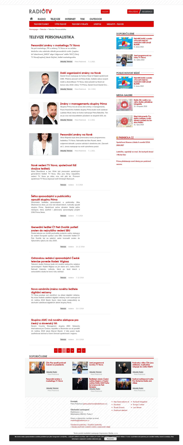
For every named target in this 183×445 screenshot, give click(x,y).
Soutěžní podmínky (95, 425)
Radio (42, 19)
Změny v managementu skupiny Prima (83, 103)
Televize (55, 19)
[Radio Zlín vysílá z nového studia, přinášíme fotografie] (124, 105)
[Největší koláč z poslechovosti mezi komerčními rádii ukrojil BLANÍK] (124, 43)
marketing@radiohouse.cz (80, 420)
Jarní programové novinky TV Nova (143, 56)
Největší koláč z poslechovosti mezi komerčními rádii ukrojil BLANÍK (143, 41)
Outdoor (96, 19)
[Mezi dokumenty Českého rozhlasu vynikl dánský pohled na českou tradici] (124, 121)
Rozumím (110, 439)
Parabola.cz (126, 137)
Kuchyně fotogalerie (140, 402)
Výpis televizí (60, 24)
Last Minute (137, 407)
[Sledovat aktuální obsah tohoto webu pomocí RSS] (117, 137)
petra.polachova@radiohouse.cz (95, 404)
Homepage (33, 29)
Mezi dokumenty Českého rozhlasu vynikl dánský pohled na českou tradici (143, 119)
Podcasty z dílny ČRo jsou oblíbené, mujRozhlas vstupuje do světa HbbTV (142, 364)
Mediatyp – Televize (115, 24)
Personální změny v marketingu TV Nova (55, 45)
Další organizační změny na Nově (80, 73)
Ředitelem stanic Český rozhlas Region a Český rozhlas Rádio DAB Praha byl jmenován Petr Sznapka (99, 383)
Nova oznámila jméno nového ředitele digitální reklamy (54, 290)
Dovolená (117, 405)
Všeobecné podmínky (78, 425)
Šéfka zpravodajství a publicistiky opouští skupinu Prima (51, 197)
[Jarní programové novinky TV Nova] (124, 60)
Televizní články (41, 24)
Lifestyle (97, 24)
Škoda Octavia (119, 407)
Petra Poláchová (80, 62)
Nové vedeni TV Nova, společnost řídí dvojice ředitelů (53, 166)
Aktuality (63, 62)
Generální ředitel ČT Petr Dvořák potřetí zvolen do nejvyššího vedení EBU (54, 228)
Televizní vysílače (80, 24)
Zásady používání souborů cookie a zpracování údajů (91, 427)
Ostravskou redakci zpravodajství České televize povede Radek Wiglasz (55, 259)
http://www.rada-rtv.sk (121, 402)
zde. (100, 439)
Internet (70, 19)
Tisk (82, 19)
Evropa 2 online (138, 405)
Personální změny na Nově (76, 134)
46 (79, 350)
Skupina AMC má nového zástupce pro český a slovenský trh (54, 321)
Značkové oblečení (120, 410)
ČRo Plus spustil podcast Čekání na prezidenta (56, 363)
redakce (71, 185)
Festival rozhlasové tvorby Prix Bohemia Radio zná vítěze (142, 381)
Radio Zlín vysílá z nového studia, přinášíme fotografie (143, 102)
